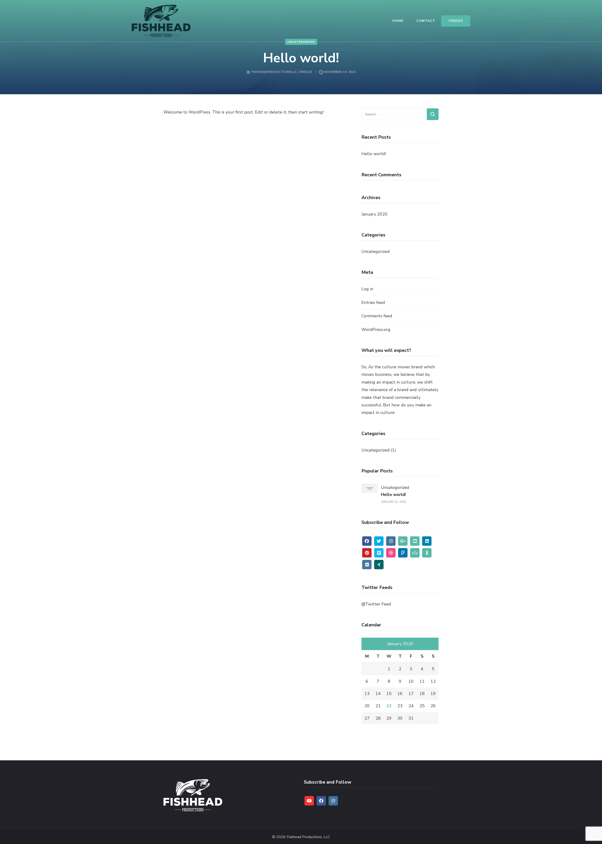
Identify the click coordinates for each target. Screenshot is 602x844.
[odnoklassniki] (427, 552)
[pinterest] (367, 552)
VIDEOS (456, 21)
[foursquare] (403, 552)
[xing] (379, 564)
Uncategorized (301, 42)
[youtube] (309, 800)
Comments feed (376, 316)
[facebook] (367, 541)
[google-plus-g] (403, 541)
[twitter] (379, 541)
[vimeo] (379, 552)
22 (389, 706)
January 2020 (374, 214)
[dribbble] (391, 552)
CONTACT (425, 21)
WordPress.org (375, 329)
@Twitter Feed (376, 604)
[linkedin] (427, 541)
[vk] (367, 564)
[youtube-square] (415, 541)
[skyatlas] (415, 552)
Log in (367, 289)
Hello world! (373, 154)
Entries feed (373, 302)
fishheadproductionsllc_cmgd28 (282, 72)
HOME (398, 21)
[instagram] (391, 541)
